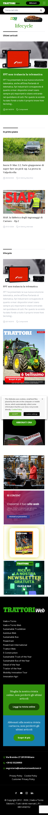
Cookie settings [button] (32, 414)
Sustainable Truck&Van (14, 629)
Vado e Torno (9, 621)
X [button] (42, 399)
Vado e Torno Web (12, 625)
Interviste (29, 227)
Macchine (29, 178)
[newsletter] (24, 578)
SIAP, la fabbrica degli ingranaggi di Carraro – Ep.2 (23, 219)
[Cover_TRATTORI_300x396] (24, 356)
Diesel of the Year (11, 664)
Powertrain (8, 641)
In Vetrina (22, 178)
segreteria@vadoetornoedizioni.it (23, 768)
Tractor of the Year (12, 668)
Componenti (23, 109)
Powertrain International (15, 645)
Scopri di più (24, 737)
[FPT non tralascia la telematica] (24, 54)
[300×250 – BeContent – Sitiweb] (24, 507)
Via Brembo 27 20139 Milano (19, 757)
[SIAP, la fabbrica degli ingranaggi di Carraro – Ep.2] (24, 202)
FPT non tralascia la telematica (22, 74)
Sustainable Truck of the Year (17, 656)
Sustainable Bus (11, 637)
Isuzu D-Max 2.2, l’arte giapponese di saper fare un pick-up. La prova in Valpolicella (23, 169)
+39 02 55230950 (13, 762)
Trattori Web (9, 648)
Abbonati (33, 3)
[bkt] (24, 19)
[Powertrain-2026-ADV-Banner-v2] (24, 472)
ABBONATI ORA (24, 422)
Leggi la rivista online (24, 706)
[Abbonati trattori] (24, 543)
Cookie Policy (30, 775)
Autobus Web (9, 633)
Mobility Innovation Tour (15, 672)
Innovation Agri (10, 676)
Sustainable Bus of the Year (16, 660)
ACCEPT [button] (15, 414)
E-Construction (10, 652)
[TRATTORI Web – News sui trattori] (11, 3)
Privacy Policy (15, 775)
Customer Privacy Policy (23, 779)
